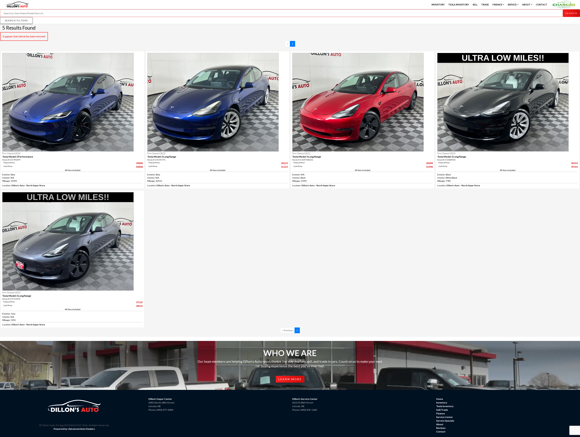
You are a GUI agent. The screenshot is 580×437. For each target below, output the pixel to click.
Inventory (438, 4)
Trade (485, 4)
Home (439, 398)
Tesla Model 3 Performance (17, 156)
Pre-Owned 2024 (11, 153)
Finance (440, 413)
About (439, 424)
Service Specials (445, 420)
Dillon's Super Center (160, 398)
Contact (541, 4)
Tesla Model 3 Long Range (161, 156)
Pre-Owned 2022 (156, 153)
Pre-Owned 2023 (446, 153)
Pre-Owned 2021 (301, 153)
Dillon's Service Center (304, 398)
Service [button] (512, 4)
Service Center (444, 417)
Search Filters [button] (16, 20)
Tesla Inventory (458, 4)
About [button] (526, 4)
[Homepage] (17, 4)
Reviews (441, 427)
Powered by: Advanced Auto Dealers (74, 428)
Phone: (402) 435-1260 (304, 409)
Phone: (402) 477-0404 (160, 409)
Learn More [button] (290, 379)
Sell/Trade (442, 409)
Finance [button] (497, 4)
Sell (475, 4)
